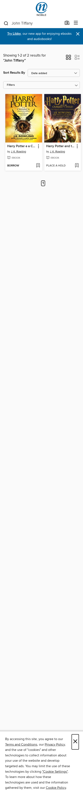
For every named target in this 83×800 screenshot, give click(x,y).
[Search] (6, 23)
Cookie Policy (56, 788)
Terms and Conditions (21, 744)
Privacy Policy (55, 744)
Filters (11, 85)
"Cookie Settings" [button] (55, 772)
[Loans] (67, 24)
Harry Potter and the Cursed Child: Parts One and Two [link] (60, 146)
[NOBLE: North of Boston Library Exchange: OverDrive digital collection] (41, 9)
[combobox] (33, 23)
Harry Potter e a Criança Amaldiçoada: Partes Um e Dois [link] (21, 146)
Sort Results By (14, 73)
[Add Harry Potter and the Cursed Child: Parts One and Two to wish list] (76, 166)
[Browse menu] (76, 23)
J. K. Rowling (18, 151)
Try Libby (14, 34)
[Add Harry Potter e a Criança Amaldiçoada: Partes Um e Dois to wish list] (38, 166)
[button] (68, 59)
